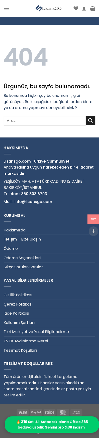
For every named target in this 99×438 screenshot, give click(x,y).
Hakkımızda (14, 230)
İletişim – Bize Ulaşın (22, 239)
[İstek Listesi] (76, 8)
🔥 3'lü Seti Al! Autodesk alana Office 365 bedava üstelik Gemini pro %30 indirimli (52, 425)
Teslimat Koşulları (20, 350)
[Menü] (6, 8)
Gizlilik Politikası (18, 295)
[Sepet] (92, 8)
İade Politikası (16, 313)
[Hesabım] (84, 8)
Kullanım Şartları (19, 322)
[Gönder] (90, 120)
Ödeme (11, 248)
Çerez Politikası (18, 304)
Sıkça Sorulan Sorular (23, 267)
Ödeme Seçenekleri (22, 258)
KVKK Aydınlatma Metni (26, 341)
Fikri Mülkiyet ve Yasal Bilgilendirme (36, 331)
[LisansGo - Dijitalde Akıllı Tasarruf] (49, 8)
